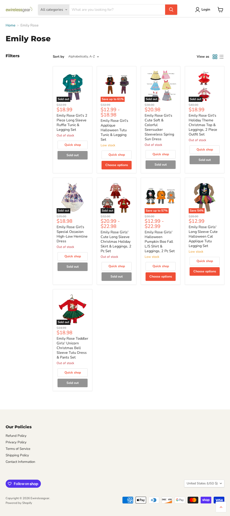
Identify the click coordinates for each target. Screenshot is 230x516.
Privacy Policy (16, 442)
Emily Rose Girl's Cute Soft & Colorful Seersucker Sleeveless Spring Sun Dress (159, 127)
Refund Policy (16, 435)
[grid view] (215, 57)
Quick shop (72, 145)
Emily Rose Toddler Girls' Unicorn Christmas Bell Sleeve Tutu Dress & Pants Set (72, 348)
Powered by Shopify (19, 503)
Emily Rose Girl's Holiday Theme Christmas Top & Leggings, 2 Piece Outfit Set (203, 125)
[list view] (221, 57)
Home (10, 25)
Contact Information (20, 461)
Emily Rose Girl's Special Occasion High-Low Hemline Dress (72, 234)
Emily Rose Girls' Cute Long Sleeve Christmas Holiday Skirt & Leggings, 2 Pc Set (116, 242)
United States (202, 483)
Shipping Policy (17, 455)
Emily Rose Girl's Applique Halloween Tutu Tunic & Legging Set (114, 130)
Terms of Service (18, 448)
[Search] (171, 9)
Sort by (58, 57)
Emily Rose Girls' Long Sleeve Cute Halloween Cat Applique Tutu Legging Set (203, 236)
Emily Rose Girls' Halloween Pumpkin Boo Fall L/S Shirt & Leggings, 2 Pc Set (160, 242)
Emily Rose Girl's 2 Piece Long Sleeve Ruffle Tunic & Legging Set (72, 122)
